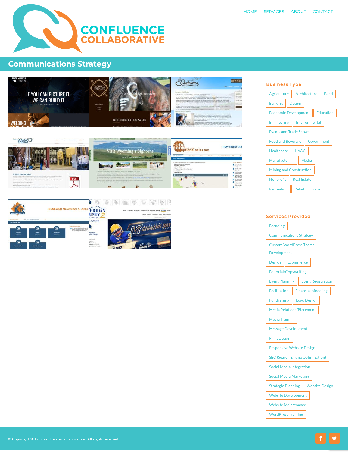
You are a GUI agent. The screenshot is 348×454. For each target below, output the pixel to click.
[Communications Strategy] (49, 102)
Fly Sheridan (212, 92)
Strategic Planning (284, 386)
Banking (276, 103)
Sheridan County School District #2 (130, 214)
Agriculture (279, 94)
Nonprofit (212, 118)
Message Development (288, 329)
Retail (299, 189)
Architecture (306, 94)
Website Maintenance (287, 405)
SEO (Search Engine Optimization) (297, 357)
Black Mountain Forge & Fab (49, 92)
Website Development (288, 395)
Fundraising (279, 300)
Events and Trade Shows (289, 132)
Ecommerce (298, 262)
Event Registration (316, 281)
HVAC (300, 151)
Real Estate (302, 179)
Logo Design (306, 300)
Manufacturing (49, 118)
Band (328, 94)
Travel (316, 189)
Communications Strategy (291, 235)
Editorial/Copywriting (287, 272)
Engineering (279, 122)
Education (130, 118)
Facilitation (278, 291)
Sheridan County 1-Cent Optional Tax (212, 153)
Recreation (278, 189)
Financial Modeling (311, 291)
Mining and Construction (49, 179)
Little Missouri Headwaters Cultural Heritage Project (130, 92)
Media (306, 160)
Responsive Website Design (292, 348)
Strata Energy (49, 153)
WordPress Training (286, 414)
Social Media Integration (289, 367)
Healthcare (278, 151)
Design (295, 103)
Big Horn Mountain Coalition (130, 153)
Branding (277, 226)
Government (148, 179)
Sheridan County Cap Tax (49, 214)
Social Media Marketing (289, 376)
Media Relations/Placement (292, 310)
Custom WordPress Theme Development (292, 249)
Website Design (320, 386)
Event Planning (281, 281)
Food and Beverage (285, 141)
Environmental (308, 122)
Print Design (279, 338)
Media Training (281, 319)
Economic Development (120, 179)
